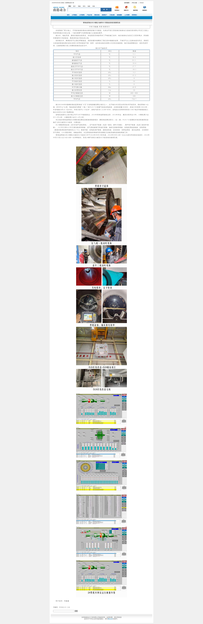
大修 (68, 607)
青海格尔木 (63, 607)
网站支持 (110, 619)
